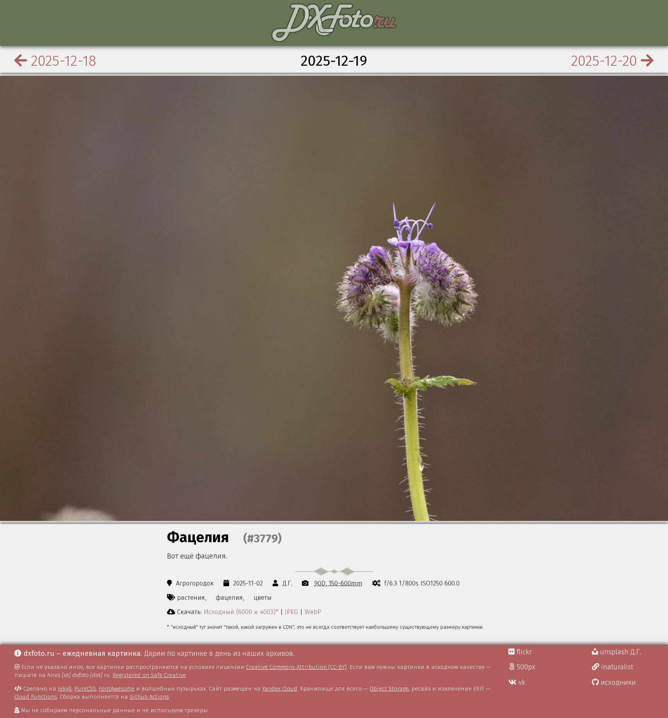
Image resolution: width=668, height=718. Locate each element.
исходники (617, 682)
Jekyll (65, 688)
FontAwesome (117, 688)
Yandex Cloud (279, 688)
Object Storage (389, 688)
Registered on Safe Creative (149, 675)
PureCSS (85, 688)
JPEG (291, 612)
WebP (313, 612)
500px (525, 667)
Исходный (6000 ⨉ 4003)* (241, 612)
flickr (523, 652)
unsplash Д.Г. (619, 652)
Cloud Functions (35, 696)
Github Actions (149, 696)
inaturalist (616, 667)
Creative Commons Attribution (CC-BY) (296, 667)
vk (520, 682)
